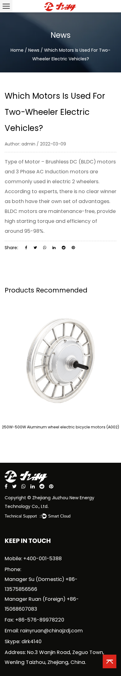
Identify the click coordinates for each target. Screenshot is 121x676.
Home (17, 50)
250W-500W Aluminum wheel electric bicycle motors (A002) (60, 427)
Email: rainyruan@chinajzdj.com (44, 630)
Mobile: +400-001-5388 (33, 558)
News (33, 50)
